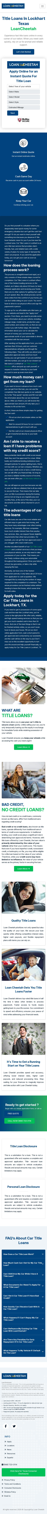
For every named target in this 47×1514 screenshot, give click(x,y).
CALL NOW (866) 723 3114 (19, 1121)
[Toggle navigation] (42, 6)
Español (10, 1458)
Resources (11, 1454)
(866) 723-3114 (10, 1464)
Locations (10, 1446)
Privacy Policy (9, 1480)
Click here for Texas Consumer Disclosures (23, 1472)
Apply (9, 1442)
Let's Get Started (23, 52)
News (9, 1450)
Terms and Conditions (12, 1484)
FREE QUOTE (13, 1113)
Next (13, 113)
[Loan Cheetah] (13, 6)
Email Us (7, 1496)
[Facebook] (6, 1426)
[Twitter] (14, 1426)
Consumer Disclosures (12, 1488)
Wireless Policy (10, 1492)
